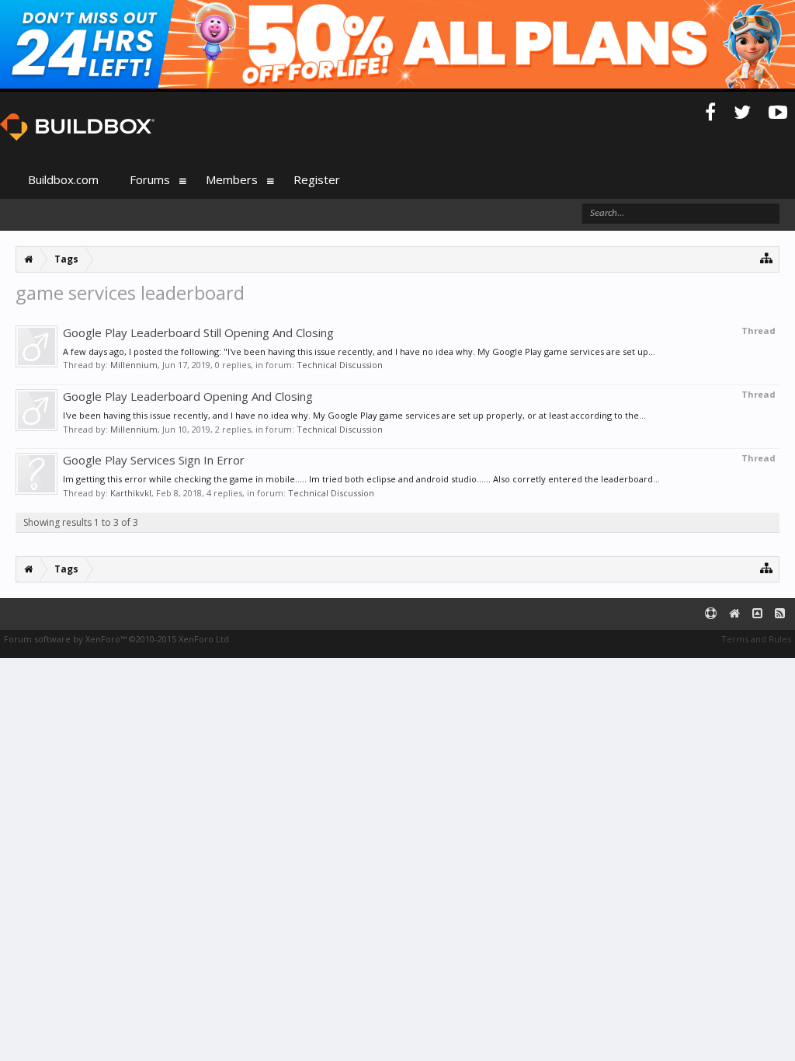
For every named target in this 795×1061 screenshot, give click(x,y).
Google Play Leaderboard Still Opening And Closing (198, 332)
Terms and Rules (756, 639)
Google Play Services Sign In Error (154, 460)
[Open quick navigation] (766, 257)
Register (316, 179)
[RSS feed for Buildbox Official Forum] (780, 614)
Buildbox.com (63, 179)
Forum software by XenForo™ (117, 639)
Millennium (134, 364)
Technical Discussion (340, 364)
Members (232, 179)
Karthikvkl (130, 493)
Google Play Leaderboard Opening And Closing (188, 396)
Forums (150, 179)
